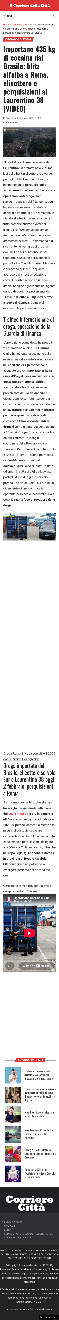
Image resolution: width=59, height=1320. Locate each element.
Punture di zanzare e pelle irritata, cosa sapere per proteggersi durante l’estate (39, 1075)
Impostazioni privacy (48, 1317)
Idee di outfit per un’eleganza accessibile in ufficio (39, 1114)
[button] (54, 16)
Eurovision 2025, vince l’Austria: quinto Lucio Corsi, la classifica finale (40, 1173)
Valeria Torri (13, 122)
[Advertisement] (29, 574)
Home (6, 24)
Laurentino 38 (18, 814)
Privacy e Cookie (12, 1222)
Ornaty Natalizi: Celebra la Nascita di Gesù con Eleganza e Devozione (40, 1153)
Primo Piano (18, 24)
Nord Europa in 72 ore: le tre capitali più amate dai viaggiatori (39, 1134)
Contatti (9, 1230)
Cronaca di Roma (18, 39)
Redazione (9, 1226)
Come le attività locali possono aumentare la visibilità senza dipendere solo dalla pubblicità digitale (40, 1094)
